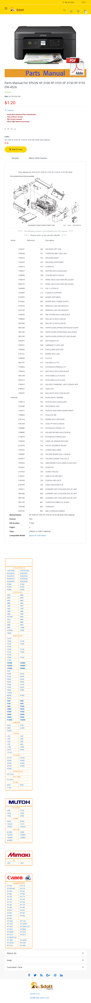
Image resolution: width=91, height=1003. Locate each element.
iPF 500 (9, 886)
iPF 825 (22, 913)
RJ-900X (9, 832)
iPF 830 (9, 916)
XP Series (16, 755)
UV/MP (15, 818)
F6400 (22, 682)
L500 (8, 741)
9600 (21, 619)
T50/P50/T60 (24, 571)
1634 (8, 863)
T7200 (22, 657)
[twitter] (35, 975)
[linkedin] (61, 975)
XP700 (9, 766)
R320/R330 (23, 579)
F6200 (22, 679)
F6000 (9, 679)
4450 (8, 600)
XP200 (22, 758)
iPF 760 (22, 902)
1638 (21, 863)
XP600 (22, 763)
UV (14, 860)
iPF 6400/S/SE (25, 926)
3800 (8, 595)
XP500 (9, 763)
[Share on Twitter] (8, 129)
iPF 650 (9, 891)
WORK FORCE (18, 771)
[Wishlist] (78, 11)
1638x (9, 816)
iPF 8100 (23, 932)
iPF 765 (9, 905)
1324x (22, 810)
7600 (8, 608)
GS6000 (9, 630)
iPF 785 (22, 907)
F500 (8, 671)
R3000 (22, 589)
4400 (21, 598)
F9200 (22, 687)
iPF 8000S (10, 932)
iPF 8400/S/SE (12, 937)
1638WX (23, 835)
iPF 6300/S (23, 924)
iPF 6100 (10, 924)
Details (15, 158)
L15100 (9, 752)
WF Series (10, 774)
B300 (8, 785)
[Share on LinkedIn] (15, 129)
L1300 (9, 747)
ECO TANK (17, 777)
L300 (8, 739)
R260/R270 (10, 576)
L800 (21, 744)
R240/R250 (23, 573)
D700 (22, 725)
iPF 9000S (23, 940)
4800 (21, 600)
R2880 (9, 589)
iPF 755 (9, 902)
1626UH (9, 824)
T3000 (9, 641)
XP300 (9, 760)
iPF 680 (9, 894)
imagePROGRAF (19, 883)
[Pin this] (11, 129)
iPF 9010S (10, 943)
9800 (21, 622)
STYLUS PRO (17, 592)
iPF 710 (22, 897)
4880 (8, 603)
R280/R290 (23, 576)
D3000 (9, 731)
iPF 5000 (10, 921)
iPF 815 (22, 910)
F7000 (9, 684)
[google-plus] (48, 975)
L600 (21, 741)
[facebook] (29, 975)
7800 (8, 611)
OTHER (15, 782)
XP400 (22, 760)
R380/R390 (23, 581)
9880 (8, 625)
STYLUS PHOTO (19, 568)
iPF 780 (9, 907)
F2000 (9, 674)
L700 (8, 744)
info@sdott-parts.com (39, 998)
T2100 (9, 638)
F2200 (9, 676)
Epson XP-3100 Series (37, 535)
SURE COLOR (18, 636)
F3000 (22, 676)
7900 (21, 614)
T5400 (22, 652)
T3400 (22, 644)
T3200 (9, 644)
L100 (8, 736)
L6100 (9, 750)
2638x (22, 816)
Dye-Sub (16, 829)
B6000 (9, 695)
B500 (21, 785)
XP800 (22, 766)
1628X (22, 832)
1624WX (10, 835)
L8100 (22, 750)
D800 (9, 728)
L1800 (22, 747)
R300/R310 (10, 579)
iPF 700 (9, 897)
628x (8, 810)
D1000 (22, 728)
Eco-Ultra (16, 808)
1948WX (23, 837)
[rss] (41, 975)
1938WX (10, 837)
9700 (8, 622)
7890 (8, 614)
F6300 (9, 682)
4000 (8, 598)
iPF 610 (22, 888)
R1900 (22, 584)
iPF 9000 (10, 940)
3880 (21, 595)
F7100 (22, 684)
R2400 (22, 587)
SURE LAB (16, 722)
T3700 (9, 646)
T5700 (9, 655)
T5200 (9, 652)
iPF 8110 (10, 935)
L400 (21, 739)
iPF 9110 (10, 945)
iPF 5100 (23, 921)
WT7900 (10, 617)
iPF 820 (9, 913)
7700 (21, 608)
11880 (22, 627)
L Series (16, 733)
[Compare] (71, 11)
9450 (8, 619)
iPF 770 (22, 905)
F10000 (9, 693)
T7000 (9, 657)
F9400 (22, 690)
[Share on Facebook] (5, 129)
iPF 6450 (10, 929)
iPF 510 (22, 886)
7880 (21, 611)
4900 (21, 603)
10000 (22, 630)
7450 (21, 606)
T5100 (22, 649)
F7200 (9, 687)
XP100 (9, 758)
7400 (8, 606)
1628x (22, 813)
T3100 (22, 641)
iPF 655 (22, 891)
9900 (8, 627)
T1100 (9, 788)
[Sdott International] (17, 9)
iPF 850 (9, 918)
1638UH (9, 827)
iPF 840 (22, 916)
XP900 (9, 769)
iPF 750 (22, 899)
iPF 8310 (23, 935)
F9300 (9, 690)
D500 (9, 725)
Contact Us (35, 994)
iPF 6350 (10, 926)
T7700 (9, 660)
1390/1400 (10, 571)
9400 (21, 617)
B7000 (22, 695)
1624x (9, 813)
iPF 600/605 (11, 888)
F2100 (22, 674)
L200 (21, 736)
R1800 (9, 584)
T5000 (9, 649)
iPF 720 (9, 899)
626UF (22, 821)
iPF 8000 (23, 929)
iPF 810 (9, 910)
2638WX (10, 840)
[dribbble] (55, 975)
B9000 (9, 698)
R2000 (9, 587)
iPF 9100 (23, 943)
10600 (9, 633)
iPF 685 (22, 894)
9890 (21, 625)
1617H (22, 824)
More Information (38, 158)
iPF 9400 (23, 945)
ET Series (10, 779)
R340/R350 (10, 581)
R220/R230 (10, 573)
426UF (9, 821)
